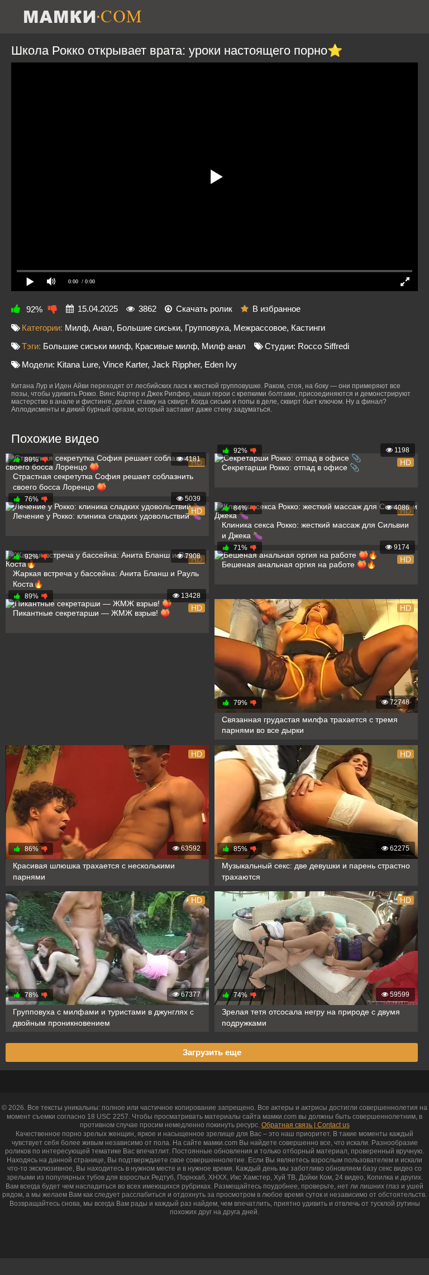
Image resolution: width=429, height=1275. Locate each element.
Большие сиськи (148, 327)
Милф (76, 327)
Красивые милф (166, 346)
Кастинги (308, 327)
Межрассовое (260, 327)
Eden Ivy (220, 364)
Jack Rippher (176, 364)
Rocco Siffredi (323, 346)
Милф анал (224, 346)
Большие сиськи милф (87, 346)
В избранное (276, 308)
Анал (102, 327)
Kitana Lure (77, 364)
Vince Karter (125, 364)
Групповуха (207, 327)
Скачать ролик (204, 308)
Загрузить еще (212, 1052)
